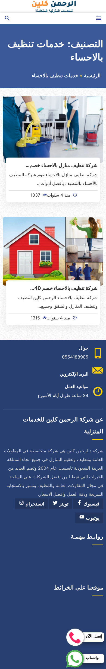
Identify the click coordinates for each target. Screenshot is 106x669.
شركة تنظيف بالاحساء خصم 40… (64, 288)
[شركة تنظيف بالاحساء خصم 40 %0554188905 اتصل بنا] (53, 251)
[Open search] (7, 18)
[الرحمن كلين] (53, 6)
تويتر (63, 504)
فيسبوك (90, 504)
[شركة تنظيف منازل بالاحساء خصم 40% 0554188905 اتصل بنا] (53, 129)
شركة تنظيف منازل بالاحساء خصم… (62, 165)
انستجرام (34, 504)
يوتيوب (92, 518)
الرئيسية (92, 75)
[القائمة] (98, 18)
